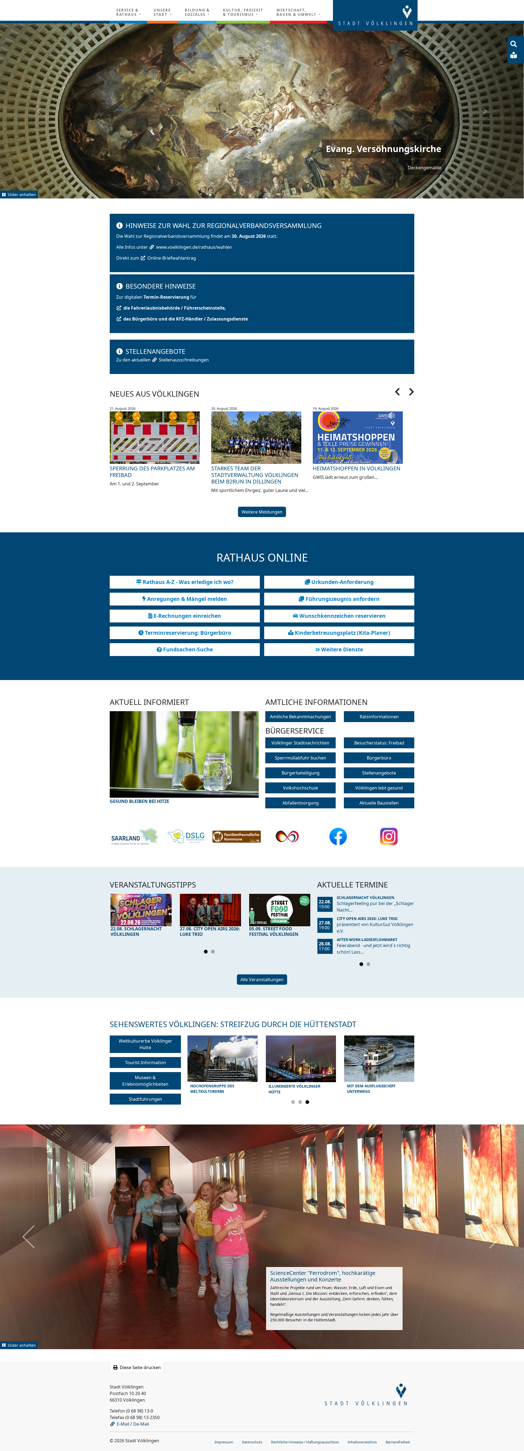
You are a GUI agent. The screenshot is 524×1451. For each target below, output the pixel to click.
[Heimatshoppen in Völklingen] (363, 437)
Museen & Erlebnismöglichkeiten (145, 1080)
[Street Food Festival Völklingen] (279, 910)
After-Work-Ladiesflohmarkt (367, 939)
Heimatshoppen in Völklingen (356, 468)
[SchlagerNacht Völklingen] (141, 910)
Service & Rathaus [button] (127, 12)
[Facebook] (338, 836)
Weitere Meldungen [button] (262, 512)
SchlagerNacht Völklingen (365, 897)
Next (240, 761)
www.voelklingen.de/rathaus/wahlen (194, 247)
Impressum (224, 1441)
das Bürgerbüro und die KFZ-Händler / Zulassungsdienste (185, 319)
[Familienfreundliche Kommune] (236, 836)
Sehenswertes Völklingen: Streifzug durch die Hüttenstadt (233, 1024)
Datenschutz (252, 1441)
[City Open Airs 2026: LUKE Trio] (210, 910)
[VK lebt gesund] (186, 836)
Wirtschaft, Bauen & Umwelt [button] (297, 12)
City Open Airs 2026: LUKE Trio (367, 918)
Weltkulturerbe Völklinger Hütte (145, 1044)
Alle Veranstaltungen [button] (262, 979)
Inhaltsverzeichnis (362, 1441)
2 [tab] (213, 952)
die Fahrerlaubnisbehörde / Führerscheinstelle (174, 308)
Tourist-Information (145, 1062)
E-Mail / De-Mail (133, 1423)
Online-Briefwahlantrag (171, 258)
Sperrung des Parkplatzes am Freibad (152, 471)
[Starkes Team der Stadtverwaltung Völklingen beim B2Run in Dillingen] (262, 437)
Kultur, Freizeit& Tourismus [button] (243, 12)
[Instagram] (389, 836)
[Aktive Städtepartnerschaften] (287, 836)
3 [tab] (308, 1102)
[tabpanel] (141, 916)
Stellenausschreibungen (184, 360)
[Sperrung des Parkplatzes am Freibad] (160, 437)
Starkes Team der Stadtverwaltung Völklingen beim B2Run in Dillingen (254, 474)
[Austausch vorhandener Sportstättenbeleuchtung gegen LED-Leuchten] (184, 757)
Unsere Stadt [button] (162, 12)
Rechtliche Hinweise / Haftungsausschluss (305, 1441)
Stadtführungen (145, 1099)
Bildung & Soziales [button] (197, 12)
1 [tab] (206, 952)
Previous (128, 761)
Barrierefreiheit (398, 1441)
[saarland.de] (135, 836)
